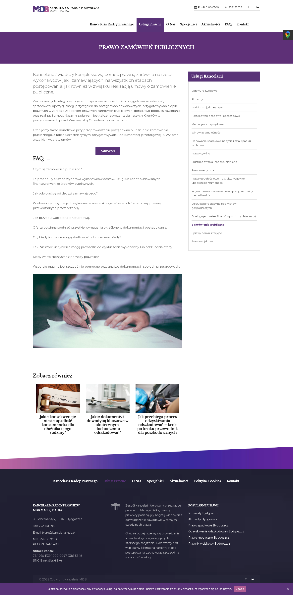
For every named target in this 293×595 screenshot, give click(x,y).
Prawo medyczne (203, 170)
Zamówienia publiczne (208, 224)
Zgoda (240, 588)
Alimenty (197, 99)
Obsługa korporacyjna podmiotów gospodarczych (214, 205)
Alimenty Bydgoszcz (202, 519)
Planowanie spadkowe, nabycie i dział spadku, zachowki (221, 143)
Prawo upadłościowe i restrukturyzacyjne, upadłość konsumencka (218, 180)
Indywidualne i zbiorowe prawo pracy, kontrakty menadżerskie (222, 193)
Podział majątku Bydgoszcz (209, 107)
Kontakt (243, 24)
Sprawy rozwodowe (204, 90)
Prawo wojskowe (202, 241)
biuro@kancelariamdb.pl (58, 532)
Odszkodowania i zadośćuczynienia (215, 161)
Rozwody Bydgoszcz (203, 513)
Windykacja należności (206, 132)
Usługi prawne (150, 24)
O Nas (170, 24)
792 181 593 (235, 7)
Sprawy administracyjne (207, 233)
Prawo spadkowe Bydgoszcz (208, 525)
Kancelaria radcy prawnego (112, 24)
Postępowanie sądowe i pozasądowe (216, 115)
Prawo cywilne (201, 153)
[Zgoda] (288, 589)
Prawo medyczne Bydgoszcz (208, 537)
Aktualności (211, 24)
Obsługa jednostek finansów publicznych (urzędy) (224, 216)
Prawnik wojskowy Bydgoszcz (209, 543)
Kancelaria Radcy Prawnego (75, 481)
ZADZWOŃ (107, 151)
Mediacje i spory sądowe (208, 124)
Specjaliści (188, 24)
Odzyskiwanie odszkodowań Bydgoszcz (216, 531)
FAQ (228, 24)
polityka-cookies (207, 481)
